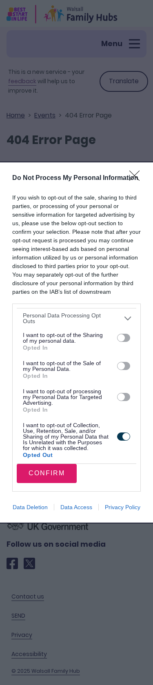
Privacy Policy (122, 507)
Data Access (76, 507)
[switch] (123, 338)
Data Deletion (30, 507)
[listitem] (76, 318)
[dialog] (76, 342)
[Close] (137, 178)
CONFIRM (47, 473)
